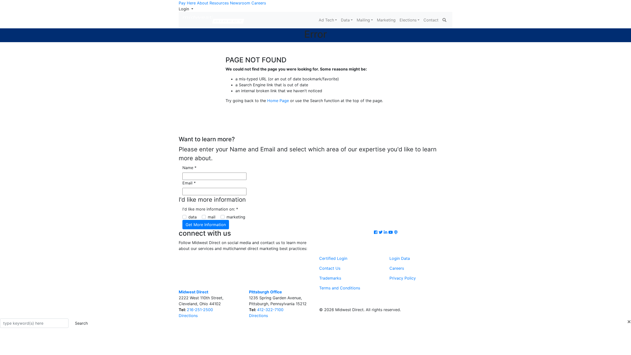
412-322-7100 (270, 309)
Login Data (399, 258)
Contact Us (329, 268)
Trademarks (330, 278)
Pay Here (187, 2)
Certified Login (333, 258)
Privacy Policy (402, 278)
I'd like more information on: (210, 209)
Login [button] (184, 8)
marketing (236, 216)
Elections (408, 20)
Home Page (278, 100)
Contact (430, 20)
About (202, 2)
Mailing (363, 20)
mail (211, 216)
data (192, 216)
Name (189, 167)
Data (345, 20)
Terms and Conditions (339, 287)
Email (189, 182)
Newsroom (240, 2)
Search (81, 323)
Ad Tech (326, 20)
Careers (258, 2)
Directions (188, 315)
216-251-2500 (200, 309)
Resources (219, 2)
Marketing (386, 20)
